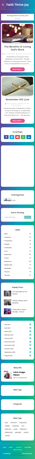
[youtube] (17, 137)
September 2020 (18, 352)
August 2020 (18, 356)
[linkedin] (28, 137)
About (11, 447)
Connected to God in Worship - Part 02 (19, 310)
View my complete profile (20, 378)
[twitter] (12, 137)
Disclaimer (28, 447)
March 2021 (18, 331)
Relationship (18, 265)
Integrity (18, 244)
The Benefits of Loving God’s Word (17, 48)
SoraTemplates (16, 453)
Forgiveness (17, 105)
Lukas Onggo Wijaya (9, 54)
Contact (19, 447)
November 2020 (18, 345)
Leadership (18, 248)
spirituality (18, 268)
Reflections (18, 261)
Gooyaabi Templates (17, 455)
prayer (18, 258)
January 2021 (18, 338)
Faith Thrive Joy (17, 5)
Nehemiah (18, 254)
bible (18, 234)
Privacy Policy (17, 450)
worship (18, 275)
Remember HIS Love (17, 99)
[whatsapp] (23, 137)
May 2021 (18, 325)
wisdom (18, 272)
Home (4, 447)
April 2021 (18, 328)
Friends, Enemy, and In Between (20, 301)
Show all (17, 19)
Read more (17, 69)
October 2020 (18, 349)
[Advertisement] (17, 166)
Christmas (18, 237)
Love (30, 54)
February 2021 (18, 335)
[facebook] (6, 137)
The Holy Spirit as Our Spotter (19, 293)
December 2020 (18, 342)
